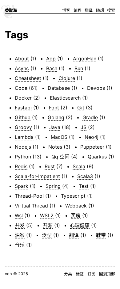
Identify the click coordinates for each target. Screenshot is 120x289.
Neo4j (91, 137)
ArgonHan (84, 58)
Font (54, 108)
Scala (79, 166)
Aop (51, 58)
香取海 (11, 10)
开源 (48, 225)
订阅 (91, 273)
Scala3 (85, 176)
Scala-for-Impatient (37, 176)
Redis (21, 166)
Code (21, 88)
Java (54, 127)
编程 (78, 10)
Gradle (90, 117)
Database (59, 88)
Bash (51, 68)
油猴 (20, 235)
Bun (78, 68)
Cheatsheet (28, 78)
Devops (96, 88)
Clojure (66, 78)
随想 (100, 10)
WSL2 (47, 215)
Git (80, 108)
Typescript (73, 196)
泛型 (47, 235)
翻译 (89, 10)
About (22, 58)
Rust (50, 166)
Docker (23, 98)
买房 (76, 215)
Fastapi (23, 108)
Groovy (23, 127)
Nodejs (23, 147)
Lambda (24, 137)
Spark (21, 186)
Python (23, 157)
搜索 (111, 10)
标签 (80, 273)
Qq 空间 (60, 157)
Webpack (76, 206)
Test (84, 186)
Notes (55, 147)
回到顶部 (107, 273)
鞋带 (101, 235)
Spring (53, 186)
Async (22, 68)
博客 (66, 10)
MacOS (59, 137)
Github (22, 117)
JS (83, 127)
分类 (68, 273)
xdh (8, 273)
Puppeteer (92, 147)
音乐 (20, 245)
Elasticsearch (65, 98)
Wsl (19, 215)
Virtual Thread (31, 206)
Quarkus (97, 157)
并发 (20, 225)
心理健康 (80, 225)
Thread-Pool (29, 196)
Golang (56, 117)
